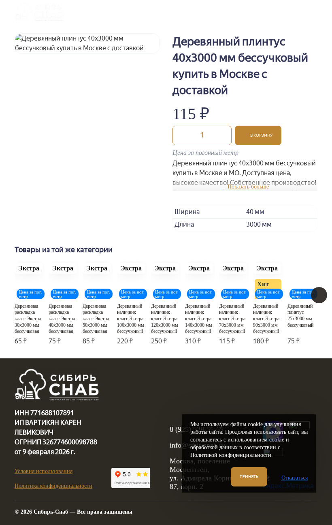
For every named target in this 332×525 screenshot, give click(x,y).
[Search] (267, 11)
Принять (249, 476)
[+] (223, 135)
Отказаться (294, 478)
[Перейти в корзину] (287, 11)
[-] (181, 135)
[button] (258, 135)
